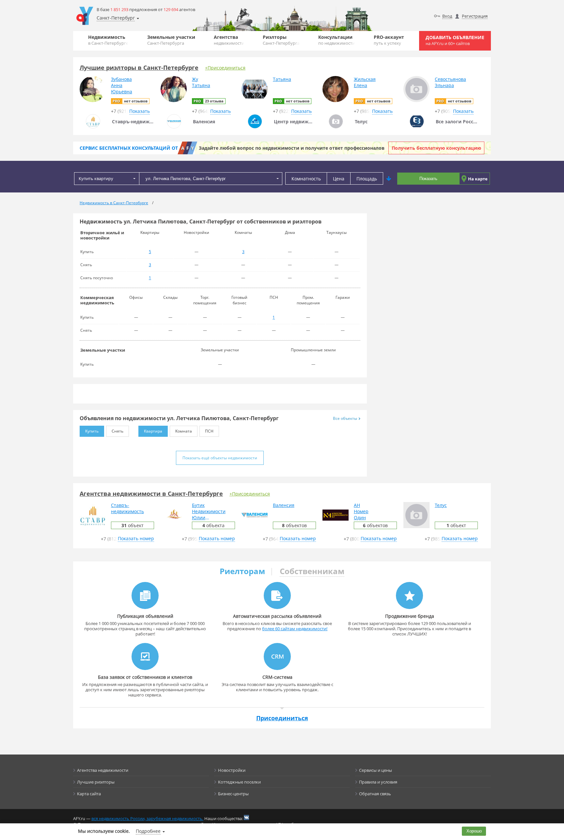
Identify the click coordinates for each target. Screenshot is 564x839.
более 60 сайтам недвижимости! (294, 629)
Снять (117, 431)
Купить (92, 431)
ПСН (209, 431)
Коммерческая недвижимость (97, 300)
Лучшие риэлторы (96, 782)
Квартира (153, 431)
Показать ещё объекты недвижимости (219, 458)
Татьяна (282, 79)
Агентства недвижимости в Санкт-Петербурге (151, 493)
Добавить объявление (455, 40)
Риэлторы (281, 40)
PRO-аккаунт (389, 40)
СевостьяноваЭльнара (450, 82)
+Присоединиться (225, 68)
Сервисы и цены (375, 770)
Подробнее (148, 831)
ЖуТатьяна (201, 82)
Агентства (229, 40)
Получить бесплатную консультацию (436, 148)
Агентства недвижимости (102, 770)
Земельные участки (171, 40)
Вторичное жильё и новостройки (102, 235)
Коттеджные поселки (239, 782)
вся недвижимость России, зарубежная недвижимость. (147, 818)
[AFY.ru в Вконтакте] (246, 817)
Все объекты (345, 418)
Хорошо (474, 831)
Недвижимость (108, 40)
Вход (447, 16)
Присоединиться (282, 718)
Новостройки (231, 770)
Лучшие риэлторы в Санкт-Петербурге (139, 67)
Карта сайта (89, 794)
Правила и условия (378, 782)
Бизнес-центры (233, 794)
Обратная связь (375, 794)
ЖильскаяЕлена (365, 82)
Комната (183, 431)
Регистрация (475, 16)
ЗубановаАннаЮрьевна (121, 85)
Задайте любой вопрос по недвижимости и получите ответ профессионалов (291, 148)
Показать (428, 178)
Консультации (336, 40)
